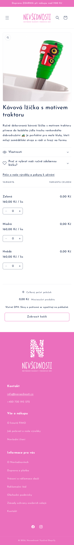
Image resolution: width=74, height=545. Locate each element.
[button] (7, 18)
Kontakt (12, 511)
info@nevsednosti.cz (20, 394)
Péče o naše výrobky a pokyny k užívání (29, 175)
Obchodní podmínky (19, 495)
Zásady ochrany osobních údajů (26, 503)
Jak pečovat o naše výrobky (24, 431)
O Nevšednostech (18, 462)
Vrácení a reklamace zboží (23, 478)
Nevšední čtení (16, 439)
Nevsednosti (33, 541)
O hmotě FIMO (16, 423)
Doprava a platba (18, 470)
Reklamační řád (16, 487)
